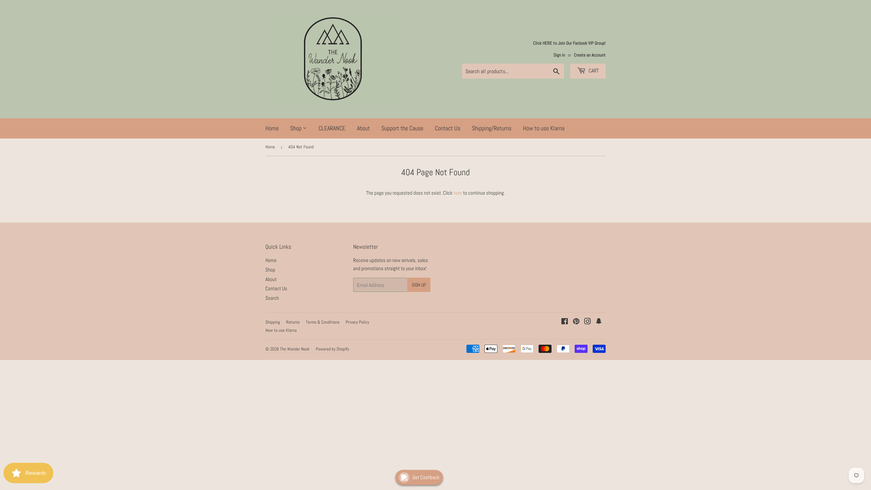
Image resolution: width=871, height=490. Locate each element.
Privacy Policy (357, 322)
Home (272, 128)
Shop (296, 128)
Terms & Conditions (323, 322)
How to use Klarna (543, 128)
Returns (293, 322)
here (458, 193)
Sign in (559, 55)
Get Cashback (426, 477)
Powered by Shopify (332, 349)
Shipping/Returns (491, 128)
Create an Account (590, 55)
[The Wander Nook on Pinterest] (576, 322)
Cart (593, 70)
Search (272, 298)
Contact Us (447, 128)
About (363, 128)
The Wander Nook (295, 349)
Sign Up (419, 285)
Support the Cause (402, 128)
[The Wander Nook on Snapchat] (598, 322)
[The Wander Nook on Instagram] (587, 322)
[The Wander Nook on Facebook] (564, 322)
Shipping (272, 322)
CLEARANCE (331, 128)
